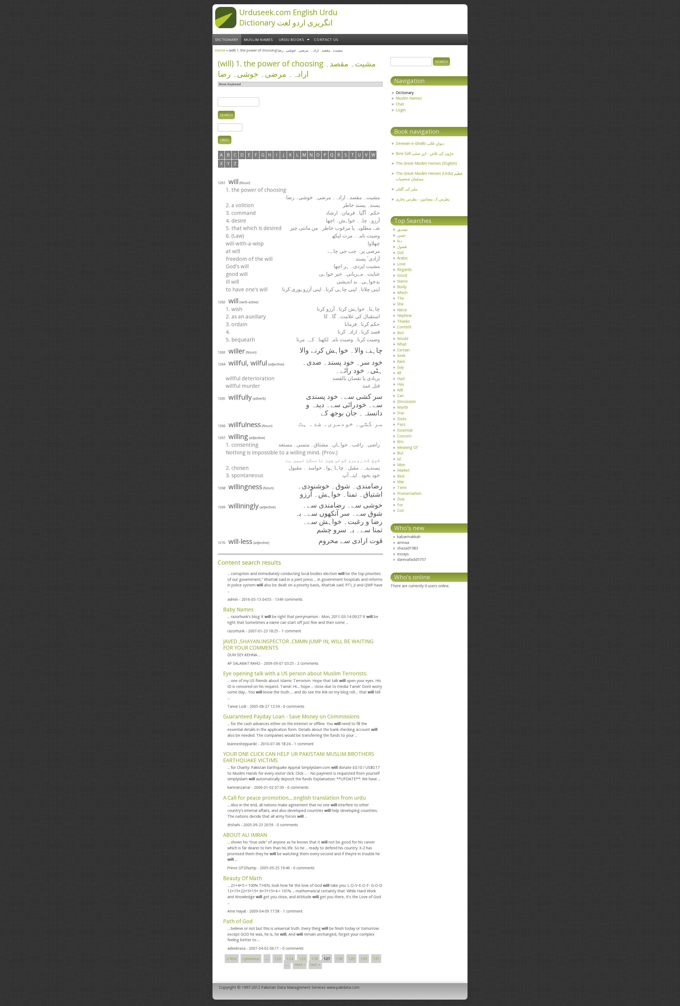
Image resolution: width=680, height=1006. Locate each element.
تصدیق (402, 229)
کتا (399, 458)
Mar (400, 481)
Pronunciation (409, 493)
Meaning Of (407, 447)
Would (402, 338)
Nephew (404, 315)
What (401, 344)
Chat (400, 103)
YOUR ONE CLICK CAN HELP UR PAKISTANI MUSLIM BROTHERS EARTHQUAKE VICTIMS (298, 757)
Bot (400, 332)
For (400, 504)
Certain (403, 349)
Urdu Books (291, 39)
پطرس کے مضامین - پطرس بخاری (422, 199)
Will (400, 390)
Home (220, 50)
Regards (404, 269)
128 (339, 958)
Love (401, 263)
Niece (402, 309)
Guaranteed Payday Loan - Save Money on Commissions (291, 716)
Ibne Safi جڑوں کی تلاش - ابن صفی (425, 153)
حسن (401, 235)
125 (302, 958)
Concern (404, 435)
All (399, 372)
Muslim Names (258, 39)
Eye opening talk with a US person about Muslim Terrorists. (295, 673)
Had (401, 378)
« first (232, 958)
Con (400, 510)
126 (314, 958)
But (400, 452)
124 (290, 958)
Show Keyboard (230, 84)
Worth (402, 407)
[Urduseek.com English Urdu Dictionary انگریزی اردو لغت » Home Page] (225, 26)
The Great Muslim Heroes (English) (426, 163)
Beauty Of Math (242, 878)
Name (402, 281)
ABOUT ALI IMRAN (245, 834)
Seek (401, 355)
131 (376, 958)
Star (400, 412)
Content (404, 326)
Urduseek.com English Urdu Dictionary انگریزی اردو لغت (288, 17)
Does (401, 418)
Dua (400, 498)
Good (402, 275)
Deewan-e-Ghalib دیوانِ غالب (420, 143)
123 (277, 958)
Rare (401, 361)
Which (402, 292)
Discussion (406, 401)
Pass (401, 424)
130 (363, 958)
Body (401, 286)
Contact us (326, 39)
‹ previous (251, 958)
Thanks (403, 321)
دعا (399, 240)
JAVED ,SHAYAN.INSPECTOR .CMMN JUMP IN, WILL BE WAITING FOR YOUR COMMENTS (298, 644)
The (400, 298)
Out (400, 252)
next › (300, 964)
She (400, 303)
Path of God (238, 921)
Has (400, 384)
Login (401, 109)
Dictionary (226, 39)
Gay (400, 367)
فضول (402, 246)
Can (400, 395)
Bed (400, 476)
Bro (400, 441)
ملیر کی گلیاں (407, 188)
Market (403, 470)
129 (351, 958)
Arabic (402, 258)
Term (402, 487)
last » (315, 964)
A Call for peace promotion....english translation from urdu (294, 797)
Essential (405, 430)
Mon (401, 464)
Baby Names (238, 609)
